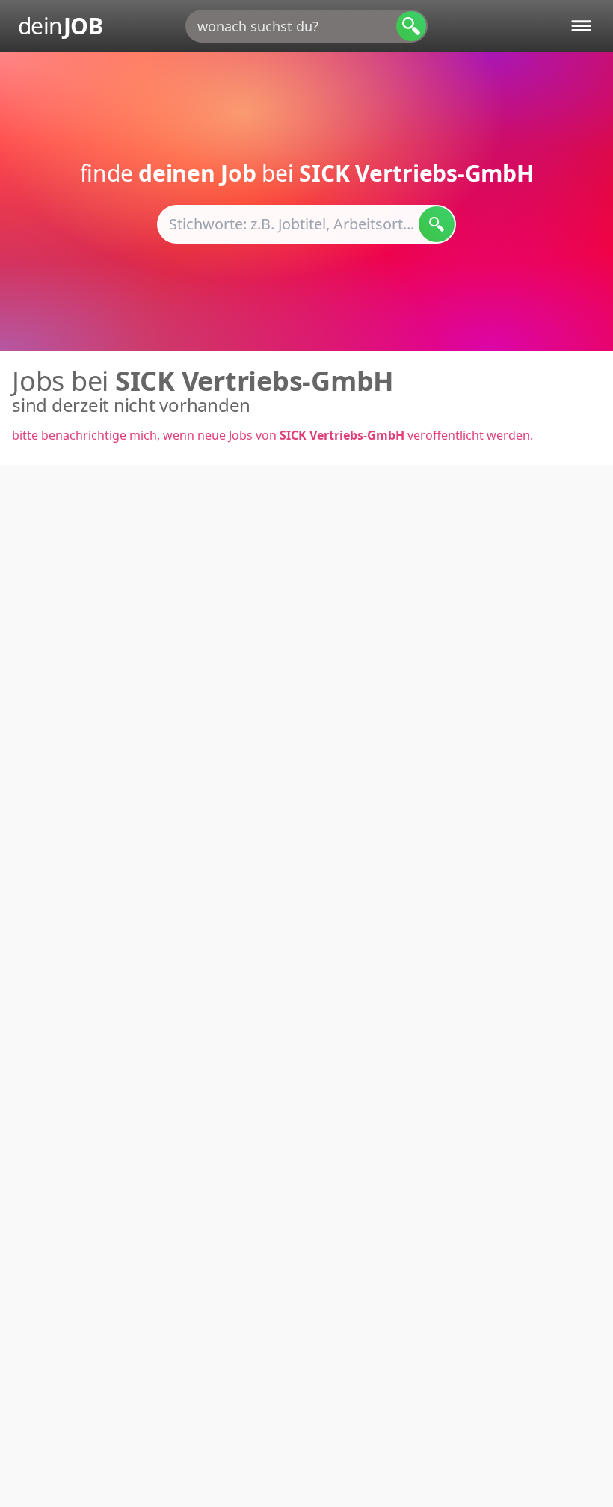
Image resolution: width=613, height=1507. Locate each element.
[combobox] (306, 26)
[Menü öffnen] (581, 25)
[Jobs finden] (437, 224)
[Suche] (411, 26)
